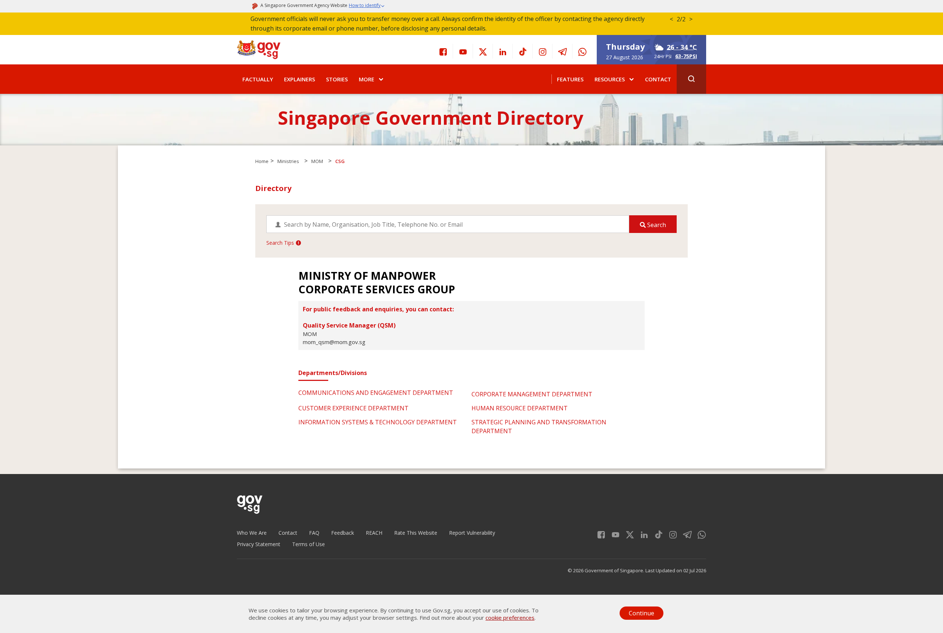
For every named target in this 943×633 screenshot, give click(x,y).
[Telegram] (562, 51)
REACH (374, 532)
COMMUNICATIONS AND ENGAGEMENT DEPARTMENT (375, 393)
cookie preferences (509, 617)
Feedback (342, 532)
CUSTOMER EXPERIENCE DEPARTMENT (353, 408)
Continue (641, 613)
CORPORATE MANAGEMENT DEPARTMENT (532, 394)
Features (570, 79)
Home (262, 161)
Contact (658, 79)
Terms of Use (308, 544)
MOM (317, 161)
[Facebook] (443, 51)
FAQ (314, 532)
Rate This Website (415, 532)
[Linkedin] (503, 51)
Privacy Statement (258, 544)
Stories (337, 79)
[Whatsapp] (582, 51)
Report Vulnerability (472, 532)
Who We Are (252, 532)
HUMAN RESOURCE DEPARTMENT (520, 408)
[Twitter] (483, 51)
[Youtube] (463, 51)
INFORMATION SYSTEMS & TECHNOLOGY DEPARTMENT (377, 422)
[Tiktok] (523, 51)
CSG (340, 161)
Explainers (299, 79)
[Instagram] (543, 51)
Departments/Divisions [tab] (332, 373)
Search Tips (280, 242)
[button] (367, 6)
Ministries (288, 161)
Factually (257, 79)
